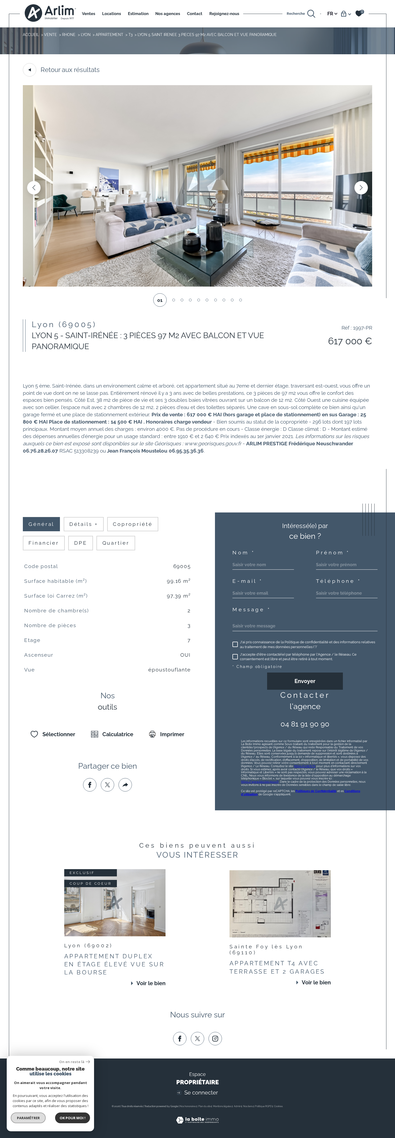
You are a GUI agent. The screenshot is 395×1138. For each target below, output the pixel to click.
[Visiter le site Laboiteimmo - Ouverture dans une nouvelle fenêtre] (197, 1126)
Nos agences (167, 13)
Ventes (88, 13)
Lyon (86, 34)
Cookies (278, 1106)
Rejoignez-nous (224, 13)
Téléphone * (338, 581)
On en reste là (71, 1062)
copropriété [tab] (132, 524)
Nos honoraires (188, 1106)
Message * (251, 609)
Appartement (109, 34)
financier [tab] (43, 543)
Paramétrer (28, 1117)
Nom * (243, 552)
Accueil (31, 34)
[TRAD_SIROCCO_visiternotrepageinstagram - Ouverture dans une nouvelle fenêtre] (215, 1038)
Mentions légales (222, 1106)
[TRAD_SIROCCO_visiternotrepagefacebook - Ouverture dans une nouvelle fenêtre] (179, 1038)
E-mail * (247, 581)
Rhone (69, 34)
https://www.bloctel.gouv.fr (260, 781)
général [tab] (41, 524)
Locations (111, 13)
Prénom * (333, 552)
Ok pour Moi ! (72, 1117)
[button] (361, 187)
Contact (194, 13)
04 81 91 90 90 (305, 724)
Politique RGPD (263, 1106)
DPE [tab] (81, 543)
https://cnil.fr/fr (304, 766)
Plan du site (204, 1106)
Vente (50, 34)
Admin (237, 1106)
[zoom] (197, 285)
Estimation (138, 13)
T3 (130, 34)
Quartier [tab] (116, 543)
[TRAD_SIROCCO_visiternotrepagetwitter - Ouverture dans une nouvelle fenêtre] (197, 1038)
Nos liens (248, 1106)
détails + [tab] (83, 524)
